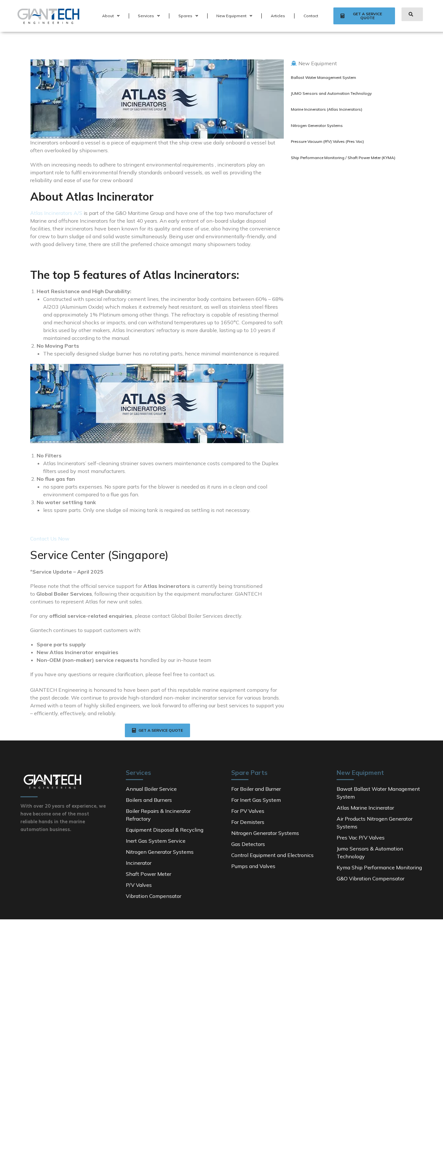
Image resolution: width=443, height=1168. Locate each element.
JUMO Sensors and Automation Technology (331, 93)
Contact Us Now (49, 538)
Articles (278, 15)
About (108, 15)
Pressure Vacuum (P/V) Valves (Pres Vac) (327, 141)
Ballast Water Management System (323, 77)
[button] (364, 15)
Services (146, 15)
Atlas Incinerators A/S (56, 213)
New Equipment (231, 15)
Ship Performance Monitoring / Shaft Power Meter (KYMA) (343, 157)
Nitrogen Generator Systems (317, 125)
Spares (185, 15)
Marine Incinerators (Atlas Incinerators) (326, 109)
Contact (311, 15)
